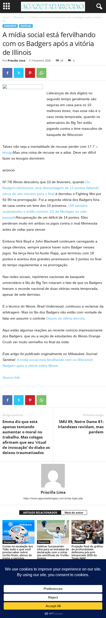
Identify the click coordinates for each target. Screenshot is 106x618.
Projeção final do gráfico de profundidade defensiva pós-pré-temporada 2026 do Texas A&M (87, 552)
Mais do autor (74, 512)
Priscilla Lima (16, 60)
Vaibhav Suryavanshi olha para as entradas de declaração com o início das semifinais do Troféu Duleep (53, 552)
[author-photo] (53, 476)
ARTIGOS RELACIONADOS (40, 512)
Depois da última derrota (65, 318)
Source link (11, 377)
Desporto (19, 17)
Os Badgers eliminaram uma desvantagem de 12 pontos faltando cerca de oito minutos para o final (50, 188)
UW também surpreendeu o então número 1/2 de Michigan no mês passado (45, 211)
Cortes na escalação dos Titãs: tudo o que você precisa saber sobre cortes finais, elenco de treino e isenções (17, 552)
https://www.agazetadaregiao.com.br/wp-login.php (53, 498)
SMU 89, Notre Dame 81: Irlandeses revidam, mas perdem (81, 426)
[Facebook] (7, 73)
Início (5, 17)
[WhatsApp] (41, 73)
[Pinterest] (30, 73)
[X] (19, 73)
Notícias (26, 26)
